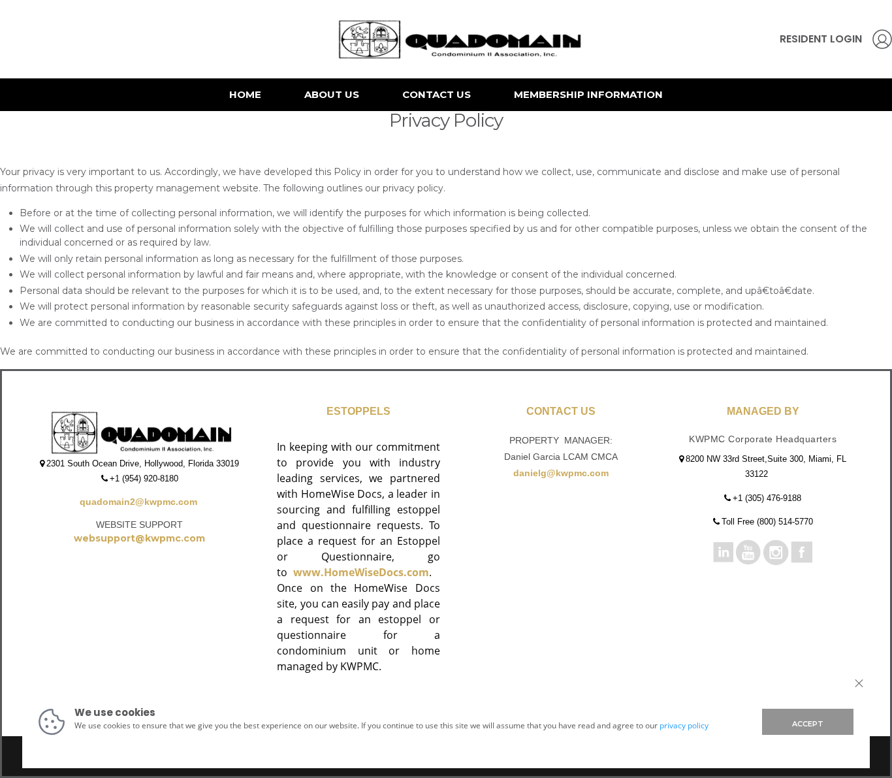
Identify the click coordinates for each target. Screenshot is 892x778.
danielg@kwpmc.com (561, 473)
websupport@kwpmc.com (139, 538)
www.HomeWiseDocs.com (361, 572)
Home (245, 94)
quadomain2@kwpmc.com (140, 501)
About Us (331, 94)
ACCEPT (807, 723)
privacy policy (684, 725)
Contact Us (436, 94)
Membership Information (588, 94)
